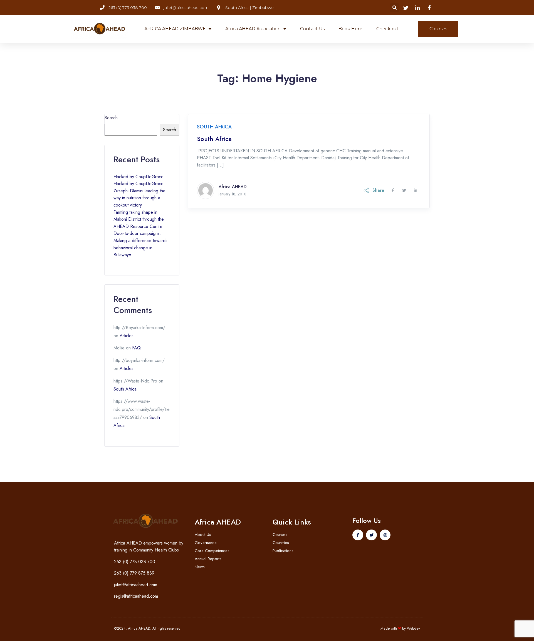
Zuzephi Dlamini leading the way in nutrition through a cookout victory (139, 198)
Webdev (413, 628)
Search (111, 118)
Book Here (350, 28)
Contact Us (312, 28)
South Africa (214, 139)
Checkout (387, 28)
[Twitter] (371, 535)
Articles (127, 335)
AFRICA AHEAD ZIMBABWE (175, 28)
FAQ (136, 348)
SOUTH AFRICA (214, 126)
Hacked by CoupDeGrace (138, 176)
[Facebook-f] (357, 535)
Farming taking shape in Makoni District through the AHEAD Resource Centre (138, 219)
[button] (394, 7)
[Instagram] (385, 535)
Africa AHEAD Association (253, 28)
